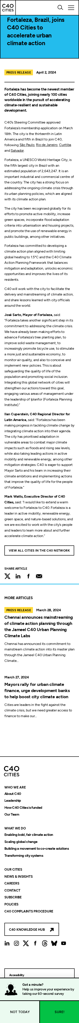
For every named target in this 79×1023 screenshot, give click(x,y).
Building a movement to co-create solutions (36, 849)
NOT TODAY (20, 1012)
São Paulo (27, 145)
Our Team (11, 814)
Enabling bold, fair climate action (28, 835)
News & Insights (18, 877)
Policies (11, 904)
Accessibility (16, 975)
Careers (11, 884)
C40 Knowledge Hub (27, 930)
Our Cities (13, 870)
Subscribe (13, 897)
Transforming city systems (23, 855)
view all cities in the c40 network (39, 550)
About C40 (12, 794)
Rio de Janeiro (46, 145)
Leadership (12, 801)
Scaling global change (21, 842)
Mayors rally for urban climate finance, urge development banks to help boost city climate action (37, 690)
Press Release (18, 72)
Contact (12, 890)
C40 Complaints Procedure (28, 911)
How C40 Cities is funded (23, 807)
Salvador (17, 150)
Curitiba (65, 145)
